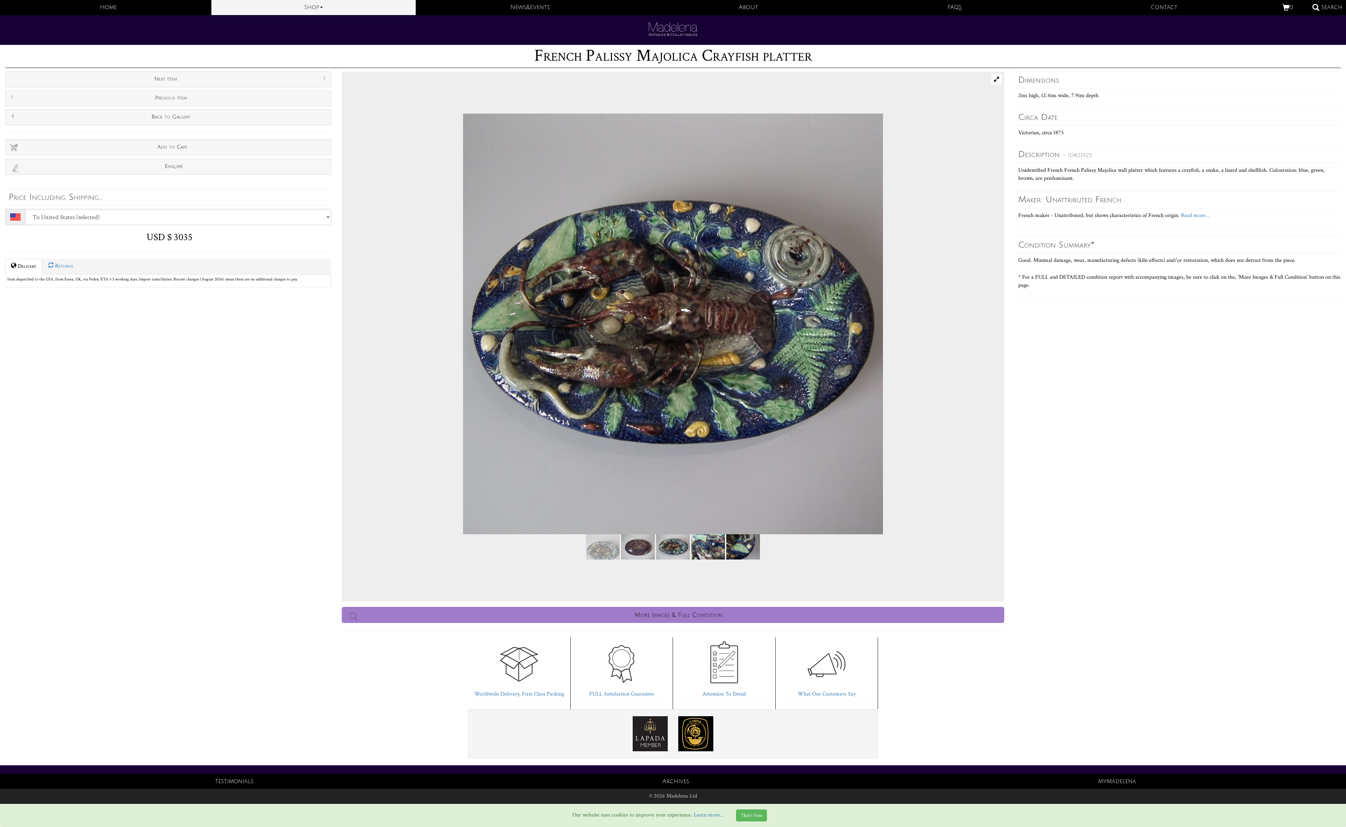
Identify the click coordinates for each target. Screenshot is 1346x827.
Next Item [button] (165, 79)
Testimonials (234, 781)
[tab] (519, 668)
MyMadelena (1117, 781)
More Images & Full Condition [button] (678, 614)
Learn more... (709, 815)
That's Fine (751, 815)
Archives (675, 781)
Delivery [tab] (26, 266)
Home (108, 7)
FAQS (954, 7)
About (748, 7)
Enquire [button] (174, 166)
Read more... (1195, 215)
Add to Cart (172, 147)
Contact (1164, 7)
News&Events (530, 7)
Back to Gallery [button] (170, 117)
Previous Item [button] (171, 98)
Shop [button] (311, 7)
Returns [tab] (63, 266)
